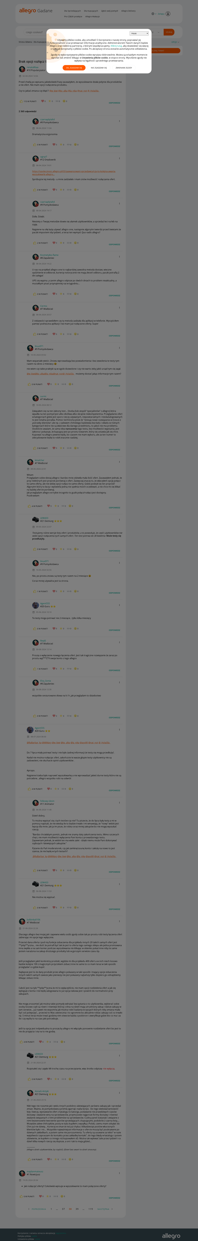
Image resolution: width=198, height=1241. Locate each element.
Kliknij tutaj (116, 45)
